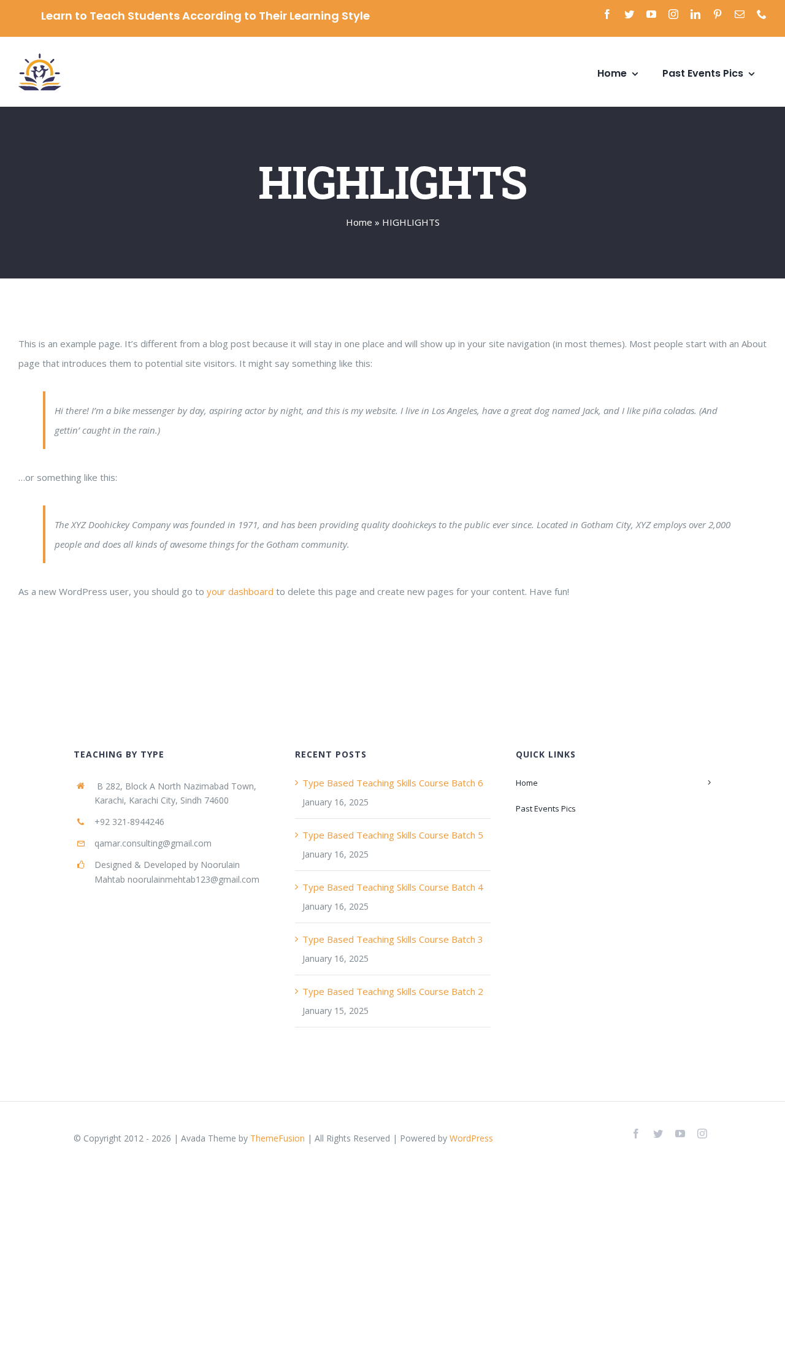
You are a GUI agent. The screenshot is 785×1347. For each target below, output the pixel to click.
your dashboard (240, 591)
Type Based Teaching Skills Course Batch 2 (392, 991)
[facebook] (607, 14)
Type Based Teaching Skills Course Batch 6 (392, 783)
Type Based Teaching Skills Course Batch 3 (392, 939)
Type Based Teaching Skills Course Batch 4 (392, 887)
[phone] (762, 14)
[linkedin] (695, 14)
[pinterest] (717, 14)
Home (359, 222)
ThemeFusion (277, 1138)
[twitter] (629, 14)
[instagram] (673, 14)
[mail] (740, 14)
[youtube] (651, 14)
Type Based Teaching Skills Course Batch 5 (392, 835)
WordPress (471, 1138)
